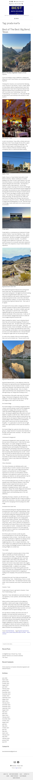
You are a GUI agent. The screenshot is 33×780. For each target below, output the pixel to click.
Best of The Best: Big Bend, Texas (16, 30)
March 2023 (5, 715)
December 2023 (6, 704)
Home (7, 776)
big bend (20, 631)
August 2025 (5, 685)
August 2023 (5, 710)
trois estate (23, 632)
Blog (21, 774)
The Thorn (5, 657)
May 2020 (4, 736)
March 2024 (5, 701)
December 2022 (6, 719)
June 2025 (4, 687)
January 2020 (5, 740)
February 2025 (5, 688)
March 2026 (5, 680)
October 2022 (5, 720)
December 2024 (6, 692)
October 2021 (5, 727)
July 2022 (4, 724)
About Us (6, 774)
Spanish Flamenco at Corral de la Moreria (12, 655)
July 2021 (4, 729)
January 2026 (5, 681)
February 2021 (5, 735)
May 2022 (4, 726)
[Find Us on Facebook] (12, 2)
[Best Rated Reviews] (16, 10)
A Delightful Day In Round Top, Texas (11, 654)
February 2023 (5, 717)
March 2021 (5, 733)
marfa (3, 632)
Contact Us (26, 774)
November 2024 (6, 694)
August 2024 (5, 699)
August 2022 (5, 722)
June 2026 (4, 678)
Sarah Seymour (16, 777)
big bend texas (26, 631)
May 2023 (4, 711)
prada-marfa (18, 632)
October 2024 (5, 696)
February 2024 (5, 703)
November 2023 (6, 706)
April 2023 (4, 713)
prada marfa (12, 632)
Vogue (16, 767)
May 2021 (4, 731)
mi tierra (7, 632)
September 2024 (6, 697)
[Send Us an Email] (10, 2)
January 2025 (5, 690)
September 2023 (6, 708)
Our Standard (23, 776)
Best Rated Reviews (10, 631)
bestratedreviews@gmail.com (9, 751)
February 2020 (5, 738)
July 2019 (4, 742)
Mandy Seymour (14, 776)
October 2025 (5, 683)
